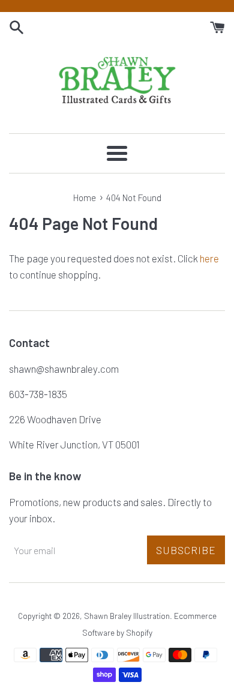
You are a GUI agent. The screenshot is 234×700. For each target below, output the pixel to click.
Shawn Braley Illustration (127, 616)
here (209, 258)
